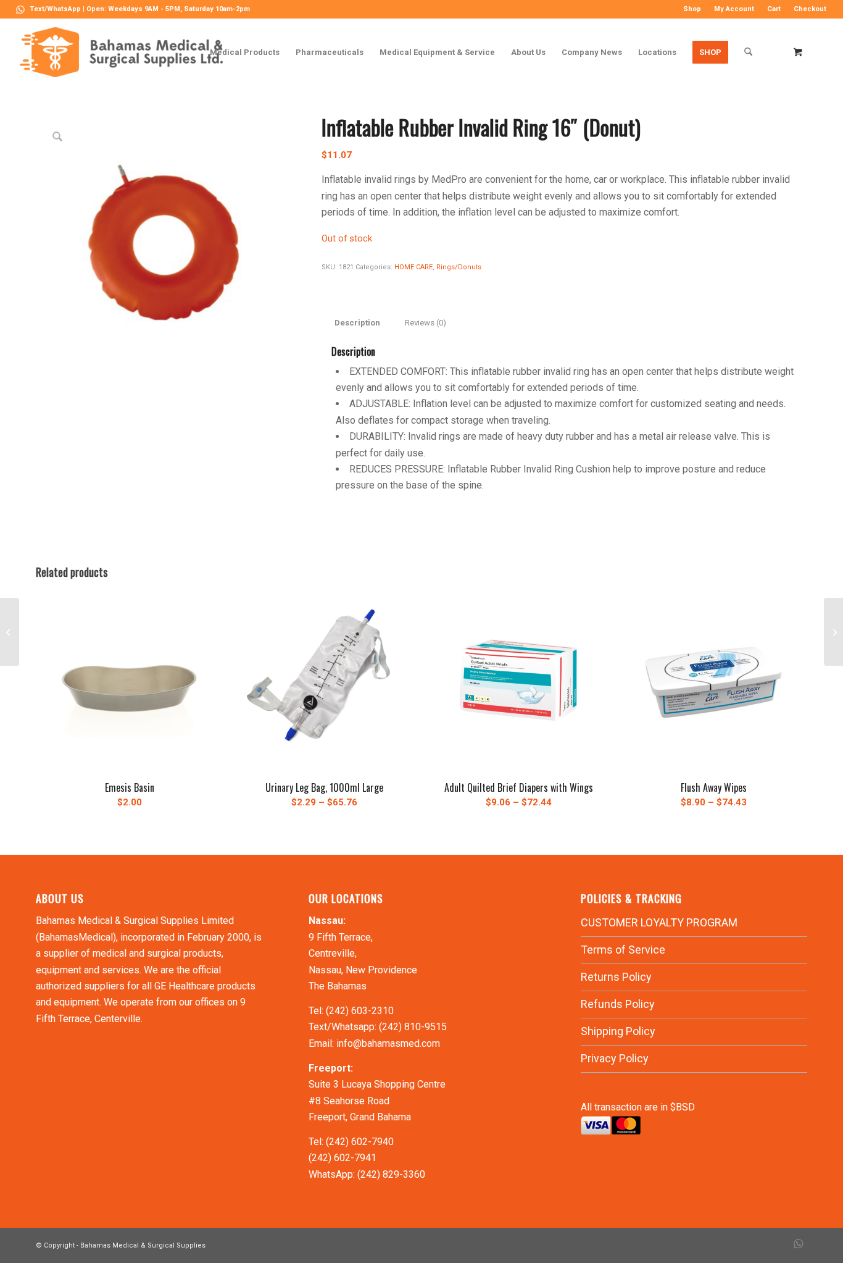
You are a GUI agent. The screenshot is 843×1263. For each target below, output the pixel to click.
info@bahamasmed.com (388, 1043)
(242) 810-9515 (413, 1027)
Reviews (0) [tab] (425, 322)
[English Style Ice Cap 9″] (9, 632)
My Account (734, 9)
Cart (774, 9)
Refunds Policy (618, 1003)
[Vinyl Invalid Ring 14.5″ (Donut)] (833, 632)
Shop (692, 9)
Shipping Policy (618, 1031)
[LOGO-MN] (126, 52)
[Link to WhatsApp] (20, 9)
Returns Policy (616, 976)
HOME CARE (413, 267)
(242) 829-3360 (391, 1174)
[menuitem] (692, 9)
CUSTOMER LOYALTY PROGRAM (659, 922)
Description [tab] (357, 322)
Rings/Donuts (458, 267)
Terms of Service (623, 949)
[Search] (748, 52)
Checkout (810, 9)
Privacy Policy (615, 1058)
